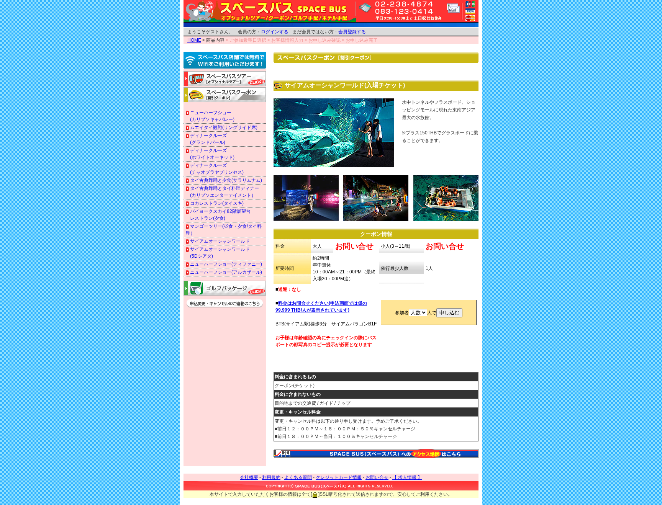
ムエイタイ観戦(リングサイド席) (223, 127)
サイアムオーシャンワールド (219, 241)
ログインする (274, 31)
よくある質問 (298, 477)
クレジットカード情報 (339, 477)
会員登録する (352, 31)
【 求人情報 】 (407, 477)
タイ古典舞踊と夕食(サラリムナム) (225, 180)
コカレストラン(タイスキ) (216, 203)
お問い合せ (376, 477)
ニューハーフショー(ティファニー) (225, 264)
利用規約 (271, 477)
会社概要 (249, 477)
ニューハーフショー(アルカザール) (225, 272)
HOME (194, 40)
